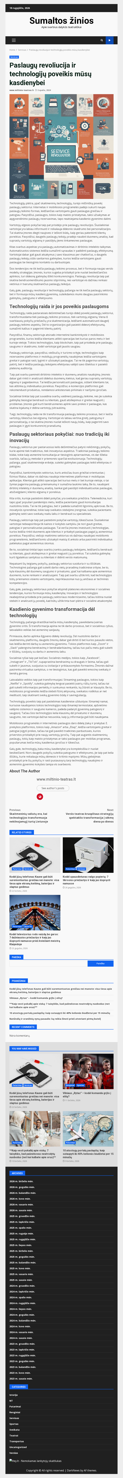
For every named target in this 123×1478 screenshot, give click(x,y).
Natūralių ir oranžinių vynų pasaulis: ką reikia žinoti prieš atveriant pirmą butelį (55, 1018)
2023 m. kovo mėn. (20, 1372)
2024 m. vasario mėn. (21, 1332)
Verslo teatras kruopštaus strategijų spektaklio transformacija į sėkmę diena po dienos (90, 815)
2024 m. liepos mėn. (20, 1308)
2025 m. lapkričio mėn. (22, 1221)
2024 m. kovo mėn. (20, 1326)
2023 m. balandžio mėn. (22, 1367)
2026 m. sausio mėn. (21, 1210)
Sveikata (14, 1429)
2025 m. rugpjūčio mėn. (22, 1239)
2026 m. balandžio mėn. (22, 1192)
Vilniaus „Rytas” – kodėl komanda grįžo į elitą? (36, 998)
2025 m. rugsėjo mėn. (21, 1233)
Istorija (13, 1394)
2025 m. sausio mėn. (21, 1279)
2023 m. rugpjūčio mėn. (22, 1355)
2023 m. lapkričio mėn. (22, 1349)
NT (11, 1400)
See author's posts (53, 788)
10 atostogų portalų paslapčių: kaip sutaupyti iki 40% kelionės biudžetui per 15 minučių (59, 1013)
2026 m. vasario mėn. (21, 1204)
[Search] (102, 40)
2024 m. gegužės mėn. (22, 1314)
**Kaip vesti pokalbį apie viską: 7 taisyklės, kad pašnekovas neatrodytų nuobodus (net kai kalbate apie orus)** (34, 1129)
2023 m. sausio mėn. (21, 1378)
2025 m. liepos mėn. (20, 1245)
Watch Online (110, 40)
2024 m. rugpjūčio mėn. (22, 1303)
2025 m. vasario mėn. (21, 1274)
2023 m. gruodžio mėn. (22, 1343)
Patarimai (17, 869)
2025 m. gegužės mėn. (22, 1256)
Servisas (14, 57)
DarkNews (73, 1470)
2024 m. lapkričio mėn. (22, 1291)
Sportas (80, 1085)
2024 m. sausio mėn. (21, 1338)
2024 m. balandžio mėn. (22, 1320)
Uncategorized (18, 1447)
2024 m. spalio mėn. (20, 1297)
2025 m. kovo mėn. (20, 1268)
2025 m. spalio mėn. (20, 1227)
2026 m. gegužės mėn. (22, 1187)
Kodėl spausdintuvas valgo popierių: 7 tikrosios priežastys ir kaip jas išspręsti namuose (88, 855)
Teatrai (13, 1435)
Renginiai (70, 1085)
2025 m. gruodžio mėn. (22, 1216)
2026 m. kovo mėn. (20, 1198)
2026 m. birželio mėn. (21, 1181)
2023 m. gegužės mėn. (22, 1361)
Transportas (16, 1441)
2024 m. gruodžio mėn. (22, 1285)
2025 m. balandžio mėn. (22, 1262)
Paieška (16, 957)
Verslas (13, 1452)
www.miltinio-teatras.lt (21, 90)
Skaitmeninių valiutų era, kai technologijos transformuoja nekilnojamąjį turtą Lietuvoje (28, 815)
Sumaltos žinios (61, 20)
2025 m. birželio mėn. (21, 1250)
